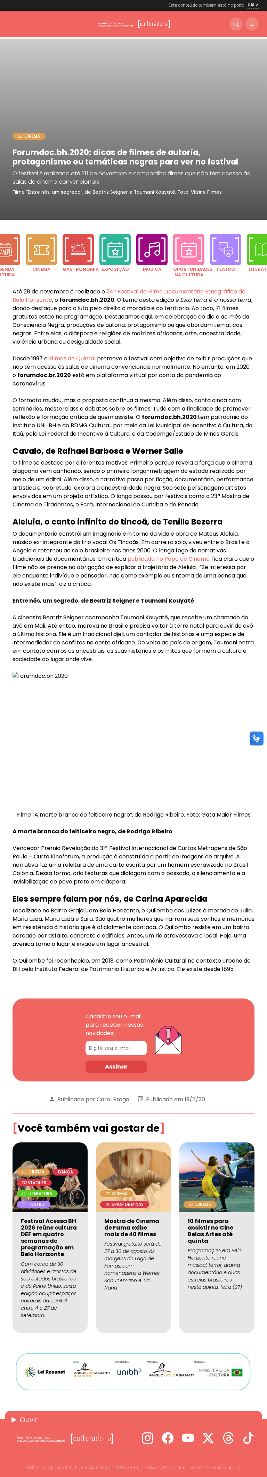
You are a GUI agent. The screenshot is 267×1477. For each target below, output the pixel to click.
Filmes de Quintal (72, 358)
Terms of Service (207, 1467)
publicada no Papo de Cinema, (169, 559)
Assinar (116, 1067)
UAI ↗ (253, 5)
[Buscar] (236, 24)
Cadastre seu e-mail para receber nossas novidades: (114, 1024)
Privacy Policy (161, 1467)
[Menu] (252, 24)
